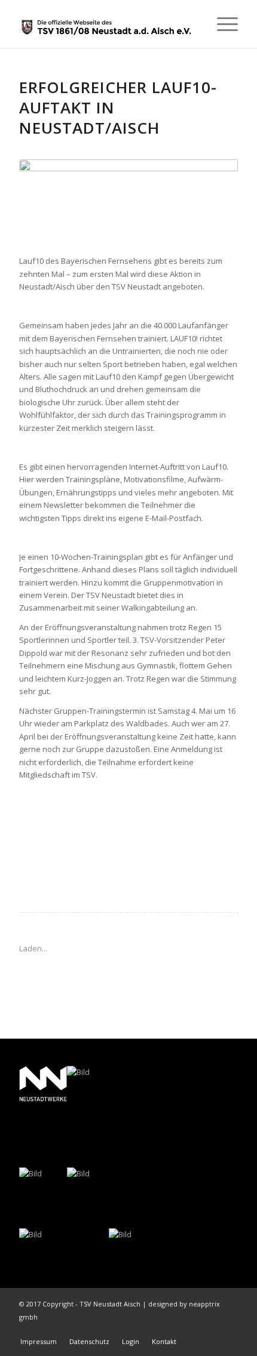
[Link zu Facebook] (211, 1329)
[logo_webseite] (106, 24)
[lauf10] (128, 200)
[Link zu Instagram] (229, 1329)
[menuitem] (221, 24)
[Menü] (221, 24)
